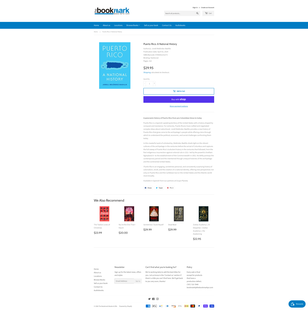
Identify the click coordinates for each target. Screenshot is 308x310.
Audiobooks (180, 25)
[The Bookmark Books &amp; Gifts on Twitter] (149, 299)
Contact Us (166, 25)
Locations (118, 25)
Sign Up (138, 281)
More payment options (179, 106)
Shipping (147, 72)
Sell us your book (151, 25)
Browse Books (132, 25)
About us (106, 25)
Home (96, 25)
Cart (210, 13)
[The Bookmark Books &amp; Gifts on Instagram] (157, 299)
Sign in (195, 7)
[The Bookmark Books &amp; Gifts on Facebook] (153, 299)
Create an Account (207, 7)
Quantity (146, 79)
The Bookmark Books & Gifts (108, 306)
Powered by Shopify (125, 306)
